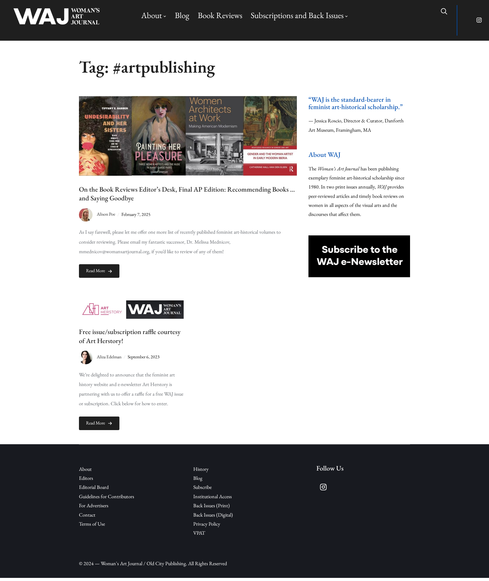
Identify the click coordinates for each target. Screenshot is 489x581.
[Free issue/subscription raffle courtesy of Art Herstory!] (131, 305)
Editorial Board (94, 487)
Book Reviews (220, 15)
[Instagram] (479, 20)
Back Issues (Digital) (213, 514)
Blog (182, 15)
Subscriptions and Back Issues (297, 15)
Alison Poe (106, 214)
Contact (87, 514)
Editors (86, 478)
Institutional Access (212, 496)
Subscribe (202, 487)
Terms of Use (92, 524)
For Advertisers (93, 505)
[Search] (444, 10)
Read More (95, 271)
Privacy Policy (206, 524)
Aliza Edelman (109, 357)
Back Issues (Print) (211, 505)
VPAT (199, 533)
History (201, 469)
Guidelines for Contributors (106, 496)
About (151, 15)
